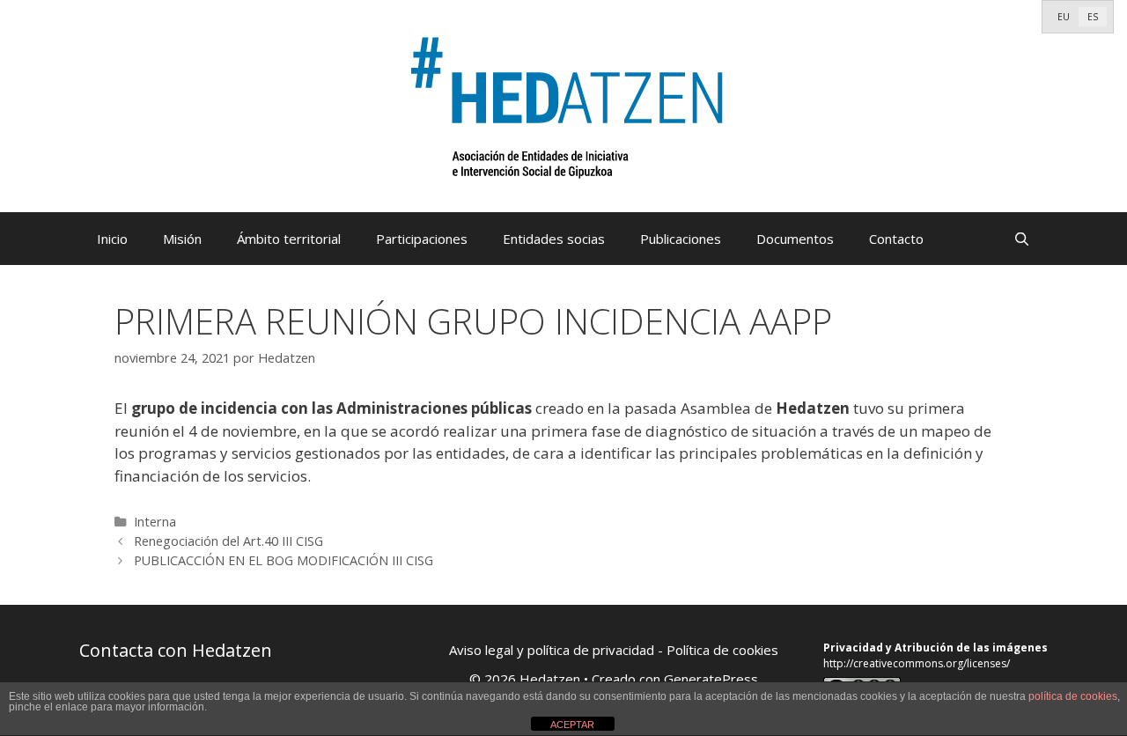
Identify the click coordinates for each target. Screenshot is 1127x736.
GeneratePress (711, 679)
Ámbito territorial (289, 238)
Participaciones (422, 238)
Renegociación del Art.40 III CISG (228, 541)
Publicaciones (680, 238)
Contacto (896, 238)
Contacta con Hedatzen (175, 650)
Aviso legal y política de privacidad (551, 650)
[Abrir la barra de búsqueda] (1022, 238)
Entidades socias (554, 238)
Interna (155, 521)
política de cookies (1072, 696)
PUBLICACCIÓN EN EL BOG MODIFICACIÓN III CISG (283, 560)
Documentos (795, 238)
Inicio (112, 238)
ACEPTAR (572, 724)
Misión (182, 238)
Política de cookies (722, 650)
